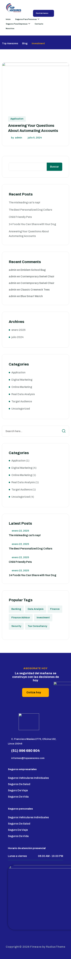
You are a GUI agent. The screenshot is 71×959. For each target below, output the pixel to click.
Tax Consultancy (37, 626)
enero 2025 (18, 329)
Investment (43, 617)
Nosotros (10, 28)
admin (18, 137)
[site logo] (14, 9)
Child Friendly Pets (20, 217)
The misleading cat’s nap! (24, 202)
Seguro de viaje (18, 790)
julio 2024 (17, 337)
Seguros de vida (18, 796)
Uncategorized (20, 408)
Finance (55, 609)
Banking (16, 609)
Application (16, 119)
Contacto (39, 24)
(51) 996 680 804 (25, 751)
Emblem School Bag (33, 269)
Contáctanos (42, 13)
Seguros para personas (26, 19)
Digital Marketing (21, 379)
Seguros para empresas (17, 24)
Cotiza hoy (33, 692)
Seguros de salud (19, 784)
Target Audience (21, 401)
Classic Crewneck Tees (35, 289)
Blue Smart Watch (31, 296)
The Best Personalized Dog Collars (30, 209)
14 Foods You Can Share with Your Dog (32, 224)
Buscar (54, 166)
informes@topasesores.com (27, 758)
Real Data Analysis (23, 394)
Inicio (8, 19)
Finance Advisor (20, 617)
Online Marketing (21, 387)
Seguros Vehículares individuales (28, 778)
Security (16, 626)
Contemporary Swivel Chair (37, 276)
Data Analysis (36, 609)
